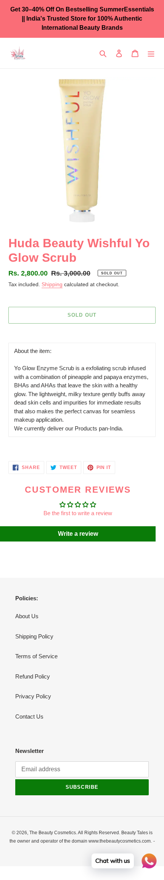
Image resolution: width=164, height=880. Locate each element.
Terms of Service (36, 656)
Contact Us (29, 716)
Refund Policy (32, 676)
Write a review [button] (78, 533)
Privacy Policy (33, 696)
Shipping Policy (34, 636)
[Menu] (151, 53)
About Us (27, 616)
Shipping (52, 284)
